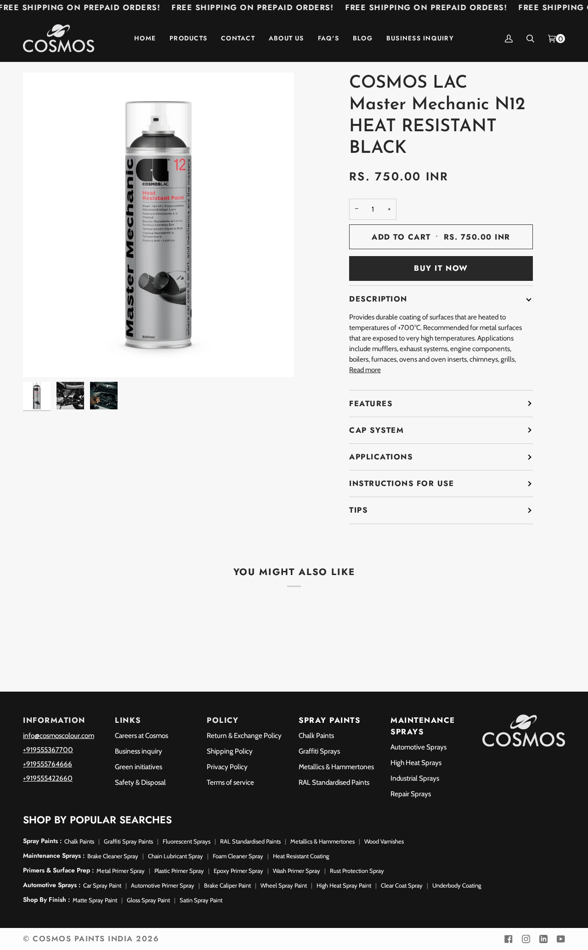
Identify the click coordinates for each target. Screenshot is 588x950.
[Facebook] (508, 939)
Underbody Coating (456, 885)
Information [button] (54, 720)
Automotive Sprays (418, 747)
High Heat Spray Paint (344, 885)
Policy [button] (222, 720)
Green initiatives (138, 766)
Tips (358, 509)
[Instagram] (526, 939)
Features (370, 403)
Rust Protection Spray (357, 870)
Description (378, 298)
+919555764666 (47, 764)
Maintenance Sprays (422, 726)
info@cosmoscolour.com (58, 735)
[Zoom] (40, 360)
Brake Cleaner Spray (112, 856)
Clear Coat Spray (402, 885)
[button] (188, 38)
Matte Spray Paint (95, 900)
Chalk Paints (316, 735)
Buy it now (441, 268)
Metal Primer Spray (120, 870)
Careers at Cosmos (141, 735)
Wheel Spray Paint (283, 885)
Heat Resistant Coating (301, 856)
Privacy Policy (227, 766)
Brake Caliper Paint (227, 885)
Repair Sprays (410, 793)
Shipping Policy (230, 751)
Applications (381, 456)
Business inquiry (138, 751)
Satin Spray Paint (201, 900)
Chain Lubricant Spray (175, 856)
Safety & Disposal (140, 782)
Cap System (376, 430)
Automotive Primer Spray (162, 885)
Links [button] (128, 720)
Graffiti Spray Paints (128, 841)
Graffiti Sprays (319, 751)
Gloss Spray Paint (148, 900)
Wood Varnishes (384, 841)
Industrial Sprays (414, 778)
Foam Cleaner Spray (238, 856)
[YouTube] (561, 939)
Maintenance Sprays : (54, 855)
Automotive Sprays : (51, 884)
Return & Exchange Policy (244, 735)
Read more (365, 369)
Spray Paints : (42, 840)
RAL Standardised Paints (334, 782)
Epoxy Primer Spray (238, 870)
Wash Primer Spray (296, 870)
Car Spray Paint (102, 885)
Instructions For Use (401, 483)
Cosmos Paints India (83, 938)
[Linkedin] (543, 939)
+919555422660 (48, 778)
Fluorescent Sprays (186, 841)
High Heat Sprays (415, 762)
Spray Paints (329, 720)
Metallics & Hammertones (336, 766)
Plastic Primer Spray (179, 870)
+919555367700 (48, 749)
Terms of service (230, 782)
